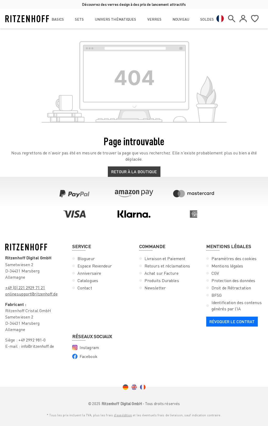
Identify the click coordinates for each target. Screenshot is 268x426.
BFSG (216, 295)
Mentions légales (227, 265)
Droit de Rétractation (231, 287)
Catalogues (87, 280)
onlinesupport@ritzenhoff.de (31, 293)
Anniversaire (89, 273)
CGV (215, 273)
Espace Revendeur (94, 265)
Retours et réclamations (167, 265)
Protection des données (233, 280)
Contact (84, 287)
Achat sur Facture (161, 273)
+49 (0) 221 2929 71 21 (25, 287)
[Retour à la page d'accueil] (27, 18)
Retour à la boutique (134, 171)
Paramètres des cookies (233, 258)
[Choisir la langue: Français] (220, 18)
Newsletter (155, 287)
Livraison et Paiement (164, 258)
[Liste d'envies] (255, 18)
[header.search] (231, 18)
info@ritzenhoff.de (37, 346)
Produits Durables (161, 280)
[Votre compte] (243, 18)
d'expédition (123, 415)
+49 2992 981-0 (32, 340)
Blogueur (86, 258)
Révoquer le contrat (232, 321)
